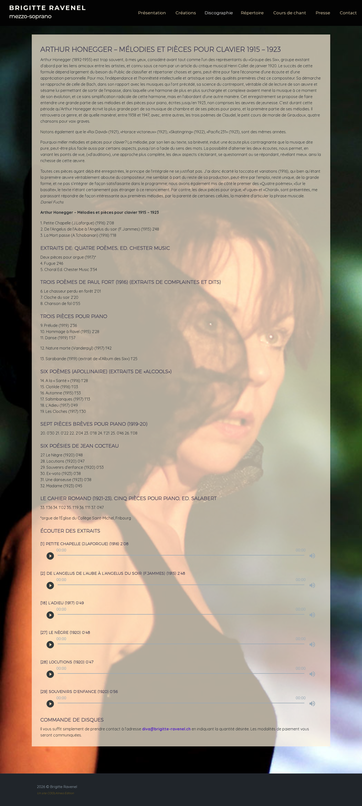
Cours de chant (289, 12)
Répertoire (252, 12)
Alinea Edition (64, 793)
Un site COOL (46, 793)
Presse (323, 12)
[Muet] (312, 555)
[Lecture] (50, 555)
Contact (348, 12)
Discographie (219, 12)
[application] (181, 559)
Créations (186, 12)
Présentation (152, 12)
